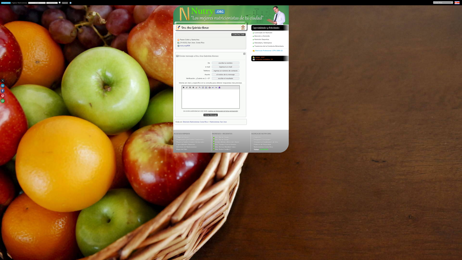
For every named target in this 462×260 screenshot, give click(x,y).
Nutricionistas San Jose (218, 122)
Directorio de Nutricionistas (186, 147)
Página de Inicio (182, 137)
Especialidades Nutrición (185, 145)
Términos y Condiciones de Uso (266, 142)
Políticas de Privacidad (262, 145)
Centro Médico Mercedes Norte (227, 142)
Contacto (257, 137)
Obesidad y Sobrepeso (263, 43)
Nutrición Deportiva (261, 39)
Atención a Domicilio (262, 36)
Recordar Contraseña (195, 140)
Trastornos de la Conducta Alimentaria (269, 46)
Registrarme (181, 140)
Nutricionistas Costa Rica (263, 147)
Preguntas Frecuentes (262, 140)
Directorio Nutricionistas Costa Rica (195, 122)
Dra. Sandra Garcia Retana (225, 145)
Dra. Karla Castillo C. (223, 149)
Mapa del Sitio (181, 149)
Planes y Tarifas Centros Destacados (190, 142)
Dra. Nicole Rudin (222, 137)
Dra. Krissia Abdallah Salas (225, 147)
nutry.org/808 (185, 46)
